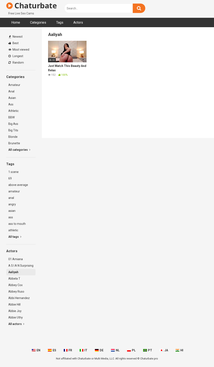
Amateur (14, 85)
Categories (38, 22)
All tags (13, 236)
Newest (17, 36)
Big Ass (13, 123)
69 (10, 178)
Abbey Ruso (16, 291)
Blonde (13, 136)
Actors (78, 22)
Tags (59, 22)
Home (15, 22)
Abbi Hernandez (19, 298)
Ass (10, 104)
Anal (11, 91)
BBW (11, 117)
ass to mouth (17, 223)
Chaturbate (35, 5)
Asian (12, 98)
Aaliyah (13, 272)
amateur (14, 191)
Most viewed (20, 49)
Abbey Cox (15, 285)
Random (18, 62)
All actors (15, 324)
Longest (17, 56)
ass (10, 217)
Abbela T (14, 278)
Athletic (13, 111)
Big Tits (13, 130)
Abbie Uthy (15, 317)
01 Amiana (15, 259)
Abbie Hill (14, 304)
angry (12, 204)
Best (15, 43)
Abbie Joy (15, 311)
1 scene (13, 172)
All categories (18, 149)
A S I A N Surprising (20, 265)
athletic (13, 230)
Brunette (14, 143)
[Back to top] (200, 354)
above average (18, 185)
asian (11, 210)
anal (11, 197)
